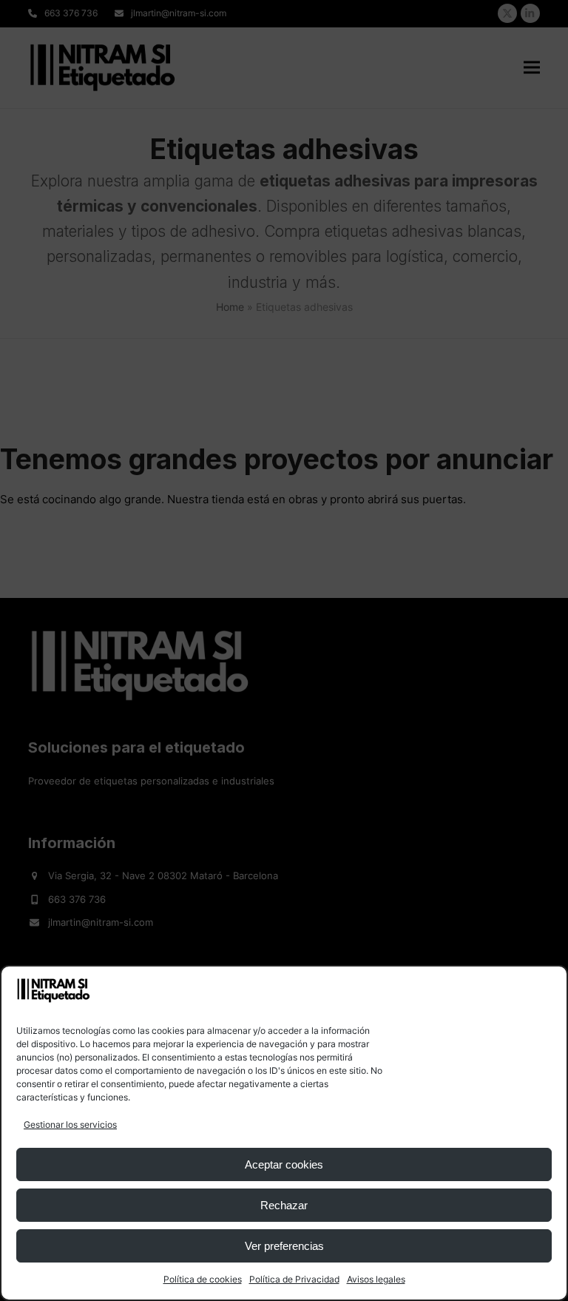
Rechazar (284, 1205)
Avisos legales (376, 1279)
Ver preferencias (284, 1246)
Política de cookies (202, 1279)
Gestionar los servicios (70, 1124)
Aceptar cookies (284, 1164)
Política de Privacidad (294, 1279)
